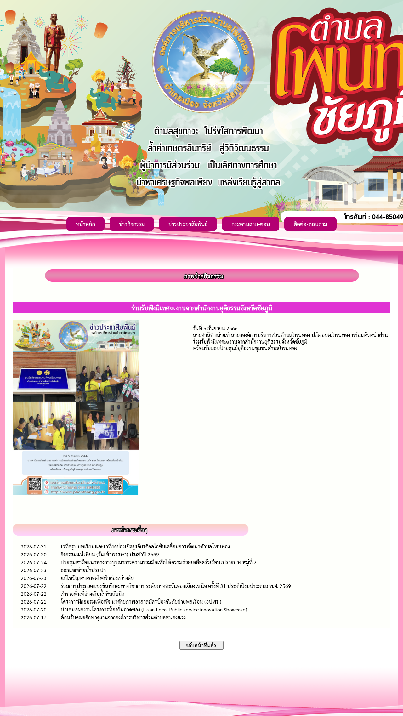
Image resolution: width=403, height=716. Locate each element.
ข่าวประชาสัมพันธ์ (187, 223)
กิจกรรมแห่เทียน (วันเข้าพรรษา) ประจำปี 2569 (110, 554)
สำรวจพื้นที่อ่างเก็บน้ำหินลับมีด (92, 593)
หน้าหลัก (85, 223)
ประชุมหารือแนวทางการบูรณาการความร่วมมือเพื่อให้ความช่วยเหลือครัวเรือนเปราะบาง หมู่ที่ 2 (159, 562)
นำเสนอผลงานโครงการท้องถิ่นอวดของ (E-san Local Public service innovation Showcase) (154, 609)
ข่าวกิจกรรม (132, 223)
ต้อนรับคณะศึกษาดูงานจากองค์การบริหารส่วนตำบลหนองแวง (123, 617)
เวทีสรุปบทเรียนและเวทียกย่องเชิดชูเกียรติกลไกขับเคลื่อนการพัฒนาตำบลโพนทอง (145, 546)
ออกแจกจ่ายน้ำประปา (83, 570)
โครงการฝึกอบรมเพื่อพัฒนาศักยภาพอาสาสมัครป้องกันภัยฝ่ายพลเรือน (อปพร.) (141, 601)
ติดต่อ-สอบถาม (310, 223)
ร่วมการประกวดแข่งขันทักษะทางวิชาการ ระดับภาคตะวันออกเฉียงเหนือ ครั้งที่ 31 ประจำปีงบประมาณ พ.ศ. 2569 (176, 585)
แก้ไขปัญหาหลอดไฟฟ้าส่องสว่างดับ (97, 578)
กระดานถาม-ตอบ (250, 223)
